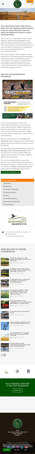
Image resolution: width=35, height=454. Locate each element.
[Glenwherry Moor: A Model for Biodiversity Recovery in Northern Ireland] (5, 283)
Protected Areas (8, 204)
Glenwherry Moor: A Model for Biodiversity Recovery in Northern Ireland (20, 281)
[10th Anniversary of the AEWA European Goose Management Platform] (5, 337)
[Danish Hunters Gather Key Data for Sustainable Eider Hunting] (5, 326)
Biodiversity (7, 186)
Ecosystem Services (9, 192)
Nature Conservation (9, 180)
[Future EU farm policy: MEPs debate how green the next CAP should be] (5, 262)
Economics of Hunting (10, 189)
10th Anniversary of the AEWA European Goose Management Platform (19, 334)
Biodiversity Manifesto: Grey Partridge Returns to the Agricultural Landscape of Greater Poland (19, 292)
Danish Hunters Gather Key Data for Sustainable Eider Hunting (20, 323)
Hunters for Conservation (11, 201)
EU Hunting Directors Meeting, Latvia (20, 312)
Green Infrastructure (10, 198)
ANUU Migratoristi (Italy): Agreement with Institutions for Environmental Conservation (20, 302)
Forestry (6, 195)
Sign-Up (17, 390)
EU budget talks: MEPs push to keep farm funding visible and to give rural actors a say (20, 270)
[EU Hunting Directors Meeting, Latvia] (5, 315)
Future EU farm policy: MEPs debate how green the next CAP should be (20, 259)
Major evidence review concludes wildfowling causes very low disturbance (20, 345)
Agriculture (7, 183)
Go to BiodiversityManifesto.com (10, 172)
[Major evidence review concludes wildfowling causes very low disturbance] (5, 347)
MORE (25, 450)
